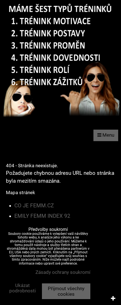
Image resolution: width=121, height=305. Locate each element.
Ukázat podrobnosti (22, 288)
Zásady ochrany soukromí (62, 272)
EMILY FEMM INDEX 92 (42, 216)
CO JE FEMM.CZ (34, 206)
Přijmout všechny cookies (66, 291)
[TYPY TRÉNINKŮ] (60, 119)
